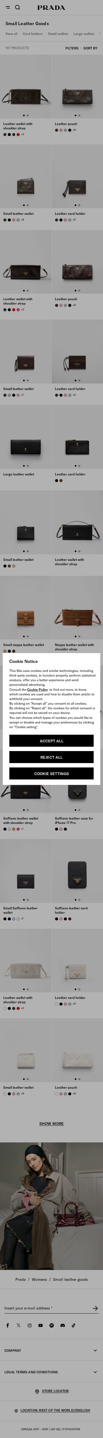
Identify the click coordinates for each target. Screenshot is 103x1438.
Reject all (51, 757)
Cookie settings (51, 773)
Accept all (51, 741)
